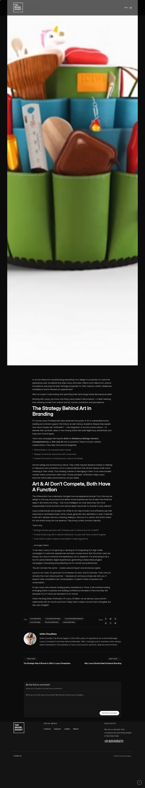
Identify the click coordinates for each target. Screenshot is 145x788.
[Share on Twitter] (110, 753)
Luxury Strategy (35, 756)
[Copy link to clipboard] (115, 757)
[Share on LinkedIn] (106, 757)
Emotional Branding (51, 756)
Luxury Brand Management (74, 752)
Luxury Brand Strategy (53, 752)
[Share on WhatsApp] (110, 757)
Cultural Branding (69, 756)
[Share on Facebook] (106, 753)
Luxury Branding (35, 752)
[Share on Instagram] (115, 753)
